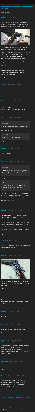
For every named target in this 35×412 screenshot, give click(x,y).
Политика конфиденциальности (10, 404)
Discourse (12, 408)
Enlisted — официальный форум (10, 1)
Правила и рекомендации (22, 397)
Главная (3, 397)
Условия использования (8, 401)
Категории (10, 397)
